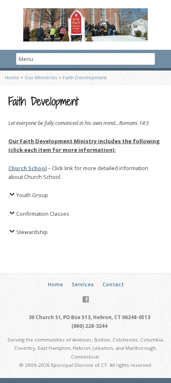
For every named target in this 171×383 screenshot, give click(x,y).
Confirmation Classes (42, 213)
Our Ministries (40, 77)
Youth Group (32, 195)
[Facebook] (86, 299)
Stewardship (32, 232)
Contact (113, 284)
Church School (27, 168)
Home (12, 77)
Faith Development (85, 77)
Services (83, 284)
